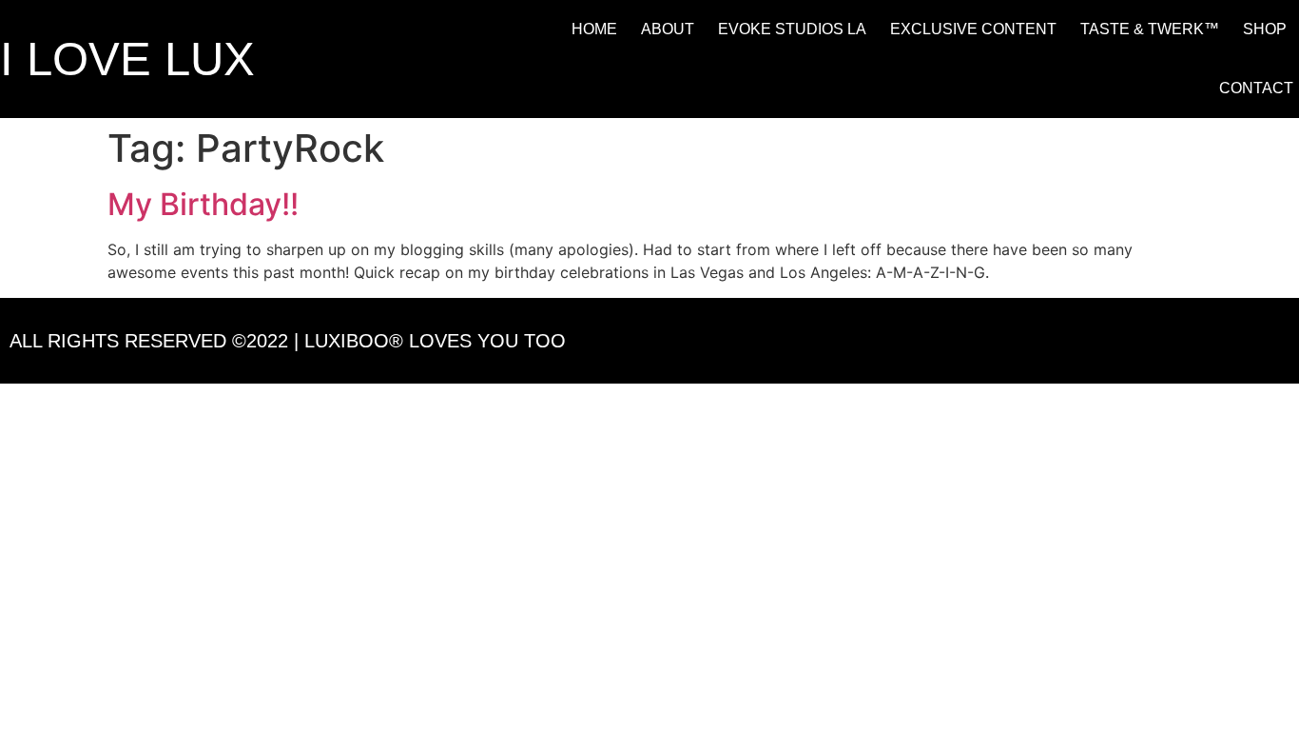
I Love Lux (127, 59)
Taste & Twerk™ (1149, 29)
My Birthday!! (203, 204)
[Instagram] (1170, 341)
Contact (1256, 88)
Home (594, 29)
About (667, 29)
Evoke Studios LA (792, 29)
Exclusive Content (973, 29)
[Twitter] (1222, 341)
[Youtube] (1274, 341)
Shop (1265, 29)
